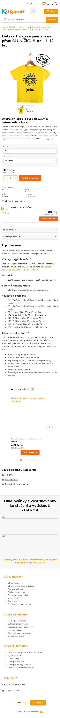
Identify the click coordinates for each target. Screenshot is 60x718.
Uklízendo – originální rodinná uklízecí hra (25, 652)
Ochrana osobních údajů (18, 595)
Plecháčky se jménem (17, 621)
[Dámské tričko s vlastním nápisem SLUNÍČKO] (30, 415)
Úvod (4, 27)
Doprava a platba (15, 589)
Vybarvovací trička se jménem (20, 627)
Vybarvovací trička (15, 655)
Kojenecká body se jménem (19, 633)
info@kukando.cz (13, 690)
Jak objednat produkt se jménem (21, 586)
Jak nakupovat (14, 583)
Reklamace (12, 601)
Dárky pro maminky (16, 661)
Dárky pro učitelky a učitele (19, 664)
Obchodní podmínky (16, 592)
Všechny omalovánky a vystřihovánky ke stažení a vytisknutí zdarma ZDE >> (30, 561)
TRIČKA (12, 27)
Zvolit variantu (48, 218)
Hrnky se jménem (15, 630)
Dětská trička (23, 27)
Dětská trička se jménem (41, 27)
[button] (21, 460)
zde (41, 712)
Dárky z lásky (13, 658)
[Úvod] (13, 11)
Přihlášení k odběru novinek (19, 604)
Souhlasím (38, 702)
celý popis (48, 139)
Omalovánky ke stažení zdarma (21, 667)
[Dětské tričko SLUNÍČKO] (5, 210)
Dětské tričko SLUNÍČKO (21, 207)
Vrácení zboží (13, 598)
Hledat (51, 19)
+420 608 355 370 (13, 684)
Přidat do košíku (30, 178)
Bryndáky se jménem (16, 636)
